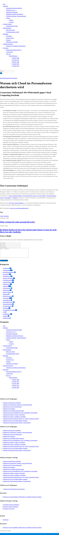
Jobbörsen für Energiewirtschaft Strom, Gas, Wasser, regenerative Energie (21, 418)
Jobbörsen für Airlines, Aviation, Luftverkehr (14, 414)
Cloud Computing (4, 216)
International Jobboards (11, 12)
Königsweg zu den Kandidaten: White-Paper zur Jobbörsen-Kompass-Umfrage (22, 497)
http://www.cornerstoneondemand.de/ (19, 208)
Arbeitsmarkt (6, 270)
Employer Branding (8, 278)
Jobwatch (11, 22)
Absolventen (6, 268)
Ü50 (4, 312)
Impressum (5, 48)
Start (4, 4)
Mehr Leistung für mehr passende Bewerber (17, 222)
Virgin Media (7, 197)
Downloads (9, 36)
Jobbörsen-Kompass (8, 44)
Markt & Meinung (7, 292)
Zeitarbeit (5, 316)
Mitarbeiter (5, 294)
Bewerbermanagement (5, 78)
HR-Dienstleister (7, 28)
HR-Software (6, 284)
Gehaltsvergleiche (7, 24)
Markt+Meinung (13, 56)
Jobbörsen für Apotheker (9, 408)
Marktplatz (5, 34)
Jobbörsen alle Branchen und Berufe (12, 402)
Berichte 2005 (15, 64)
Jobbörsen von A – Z (11, 10)
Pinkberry (15, 197)
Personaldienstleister (8, 302)
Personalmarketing (7, 304)
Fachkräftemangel (7, 280)
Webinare (8, 40)
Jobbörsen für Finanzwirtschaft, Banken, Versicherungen (17, 422)
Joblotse (8, 18)
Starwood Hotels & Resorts (15, 195)
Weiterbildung (6, 314)
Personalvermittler (7, 306)
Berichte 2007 (15, 60)
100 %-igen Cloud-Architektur (16, 203)
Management (6, 290)
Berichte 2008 (15, 58)
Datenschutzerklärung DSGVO (13, 50)
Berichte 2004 (15, 66)
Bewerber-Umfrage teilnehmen (10, 506)
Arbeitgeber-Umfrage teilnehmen (11, 504)
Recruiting (5, 308)
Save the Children (41, 195)
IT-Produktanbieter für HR (12, 32)
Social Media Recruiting (9, 310)
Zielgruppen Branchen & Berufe (14, 8)
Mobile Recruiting (7, 296)
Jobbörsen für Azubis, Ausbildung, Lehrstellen (14, 416)
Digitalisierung (6, 276)
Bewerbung (6, 274)
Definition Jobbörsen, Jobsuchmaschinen (16, 16)
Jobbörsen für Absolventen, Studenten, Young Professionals (17, 404)
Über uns (8, 54)
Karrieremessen (7, 288)
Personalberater (7, 300)
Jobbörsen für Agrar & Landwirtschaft (12, 406)
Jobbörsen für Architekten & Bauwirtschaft (13, 410)
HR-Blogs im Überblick (12, 42)
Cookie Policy (9, 52)
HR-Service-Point (10, 30)
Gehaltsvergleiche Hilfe (12, 26)
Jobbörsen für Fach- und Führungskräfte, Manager (15, 420)
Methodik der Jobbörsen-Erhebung (14, 14)
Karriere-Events (10, 38)
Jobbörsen (5, 6)
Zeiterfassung (6, 318)
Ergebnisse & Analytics (8, 508)
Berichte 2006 (15, 62)
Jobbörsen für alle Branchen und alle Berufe (14, 489)
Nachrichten (14, 78)
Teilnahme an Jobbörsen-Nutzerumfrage (16, 46)
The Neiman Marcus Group (29, 195)
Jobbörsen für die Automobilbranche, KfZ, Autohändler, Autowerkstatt (20, 412)
